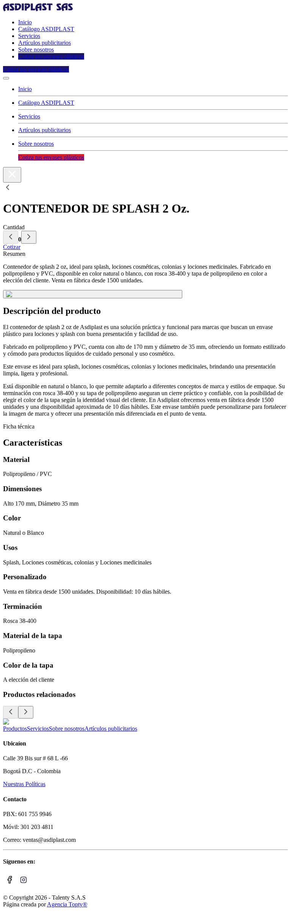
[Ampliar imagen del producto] (92, 294)
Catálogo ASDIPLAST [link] (46, 29)
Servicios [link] (29, 36)
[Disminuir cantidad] (10, 237)
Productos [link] (15, 728)
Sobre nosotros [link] (36, 49)
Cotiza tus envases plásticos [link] (51, 56)
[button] (6, 78)
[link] (38, 9)
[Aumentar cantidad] (28, 237)
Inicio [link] (25, 22)
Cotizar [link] (11, 247)
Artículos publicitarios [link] (44, 42)
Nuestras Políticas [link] (24, 784)
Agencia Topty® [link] (67, 904)
